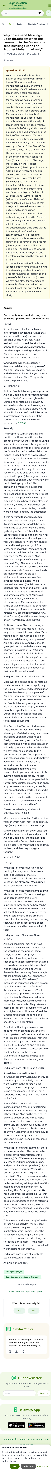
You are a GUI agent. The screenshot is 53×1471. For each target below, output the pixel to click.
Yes (19, 1310)
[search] (49, 13)
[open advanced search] (40, 13)
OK (14, 1466)
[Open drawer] (50, 5)
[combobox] (20, 13)
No (33, 1310)
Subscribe (44, 1393)
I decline (28, 1466)
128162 (22, 423)
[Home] (9, 24)
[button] (10, 1352)
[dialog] (25, 1458)
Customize (42, 1466)
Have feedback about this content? (26, 1291)
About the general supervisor (34, 1439)
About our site (11, 1439)
